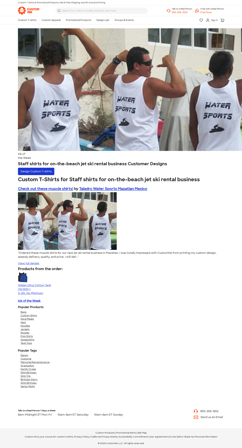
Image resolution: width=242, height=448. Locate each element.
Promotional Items (126, 432)
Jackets (25, 329)
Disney (24, 355)
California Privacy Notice (104, 436)
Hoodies (25, 325)
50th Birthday (29, 372)
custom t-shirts (65, 436)
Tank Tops (26, 343)
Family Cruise (28, 369)
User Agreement (158, 436)
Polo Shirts (27, 336)
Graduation (27, 365)
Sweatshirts (27, 339)
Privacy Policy (81, 436)
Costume (26, 358)
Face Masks (27, 318)
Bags (24, 312)
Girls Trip (26, 376)
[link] (28, 11)
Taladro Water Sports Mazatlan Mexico (113, 188)
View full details (28, 263)
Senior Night (28, 386)
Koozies (25, 332)
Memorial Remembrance (35, 362)
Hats (23, 322)
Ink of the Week (29, 301)
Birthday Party (29, 379)
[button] (212, 12)
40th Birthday (29, 383)
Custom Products (105, 432)
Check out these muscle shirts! (45, 188)
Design (36, 171)
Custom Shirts (29, 315)
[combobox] (101, 10)
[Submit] (59, 10)
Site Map (142, 432)
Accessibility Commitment (133, 436)
